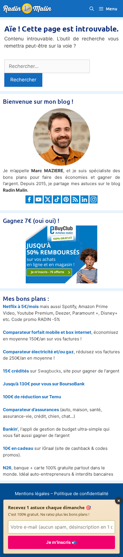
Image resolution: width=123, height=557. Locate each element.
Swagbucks (49, 371)
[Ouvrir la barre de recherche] (91, 8)
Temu (55, 396)
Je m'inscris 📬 (61, 542)
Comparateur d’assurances (31, 409)
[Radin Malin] (29, 8)
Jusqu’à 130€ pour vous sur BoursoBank (44, 384)
